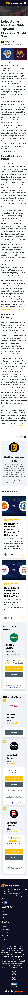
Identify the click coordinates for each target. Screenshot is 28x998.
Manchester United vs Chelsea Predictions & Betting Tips (11, 529)
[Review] (14, 705)
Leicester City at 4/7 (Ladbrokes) (13, 309)
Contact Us (5, 914)
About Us (4, 911)
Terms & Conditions (7, 936)
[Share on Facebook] (17, 437)
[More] (22, 554)
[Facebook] (5, 902)
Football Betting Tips (7, 44)
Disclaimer (5, 926)
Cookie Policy (6, 929)
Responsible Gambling (8, 939)
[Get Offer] (14, 637)
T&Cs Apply (11, 802)
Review (14, 674)
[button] (25, 3)
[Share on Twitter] (21, 437)
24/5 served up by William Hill (11, 426)
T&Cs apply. (9, 687)
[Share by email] (25, 437)
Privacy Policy (6, 933)
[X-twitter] (2, 902)
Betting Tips (8, 520)
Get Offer (14, 669)
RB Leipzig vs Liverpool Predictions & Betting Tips (11, 592)
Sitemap (4, 918)
